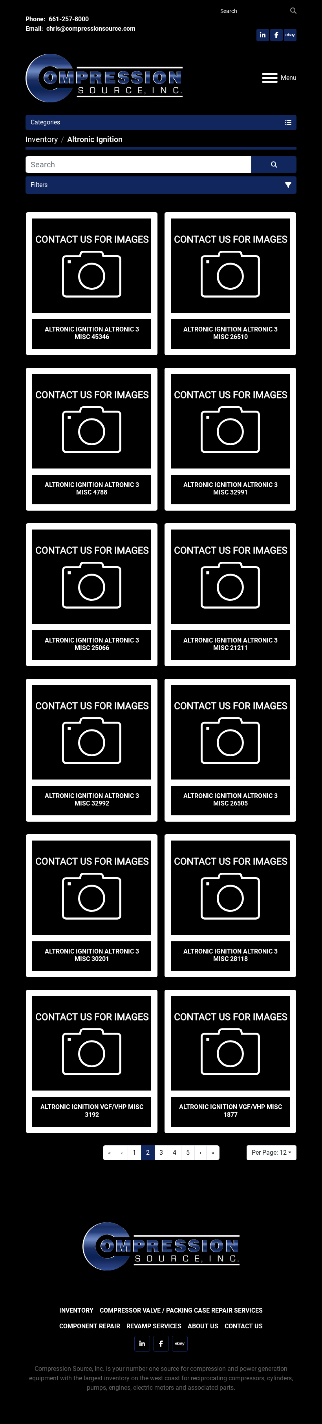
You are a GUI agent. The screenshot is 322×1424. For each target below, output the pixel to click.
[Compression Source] (161, 1246)
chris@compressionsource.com (90, 28)
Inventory (76, 1310)
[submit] (293, 11)
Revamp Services (153, 1326)
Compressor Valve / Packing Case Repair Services (181, 1310)
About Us (203, 1326)
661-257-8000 (68, 19)
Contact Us (244, 1326)
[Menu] (270, 78)
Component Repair (89, 1326)
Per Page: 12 (269, 1152)
